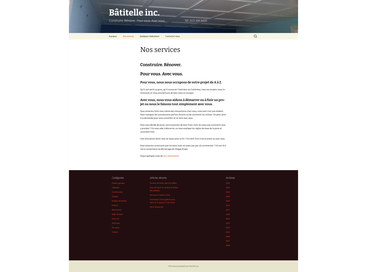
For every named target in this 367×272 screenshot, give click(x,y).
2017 (228, 209)
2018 (228, 205)
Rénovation (117, 209)
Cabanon (115, 187)
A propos (113, 36)
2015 (228, 218)
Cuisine (115, 196)
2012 (228, 232)
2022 (228, 187)
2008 (228, 236)
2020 (228, 196)
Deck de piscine (156, 207)
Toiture (115, 232)
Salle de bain (117, 214)
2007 (228, 241)
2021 (228, 192)
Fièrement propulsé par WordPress (183, 266)
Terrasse (115, 227)
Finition (115, 205)
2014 (228, 223)
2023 (228, 183)
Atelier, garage (118, 183)
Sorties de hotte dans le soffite (163, 183)
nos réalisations (171, 155)
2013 (228, 227)
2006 (228, 245)
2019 (228, 201)
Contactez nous (172, 36)
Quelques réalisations (149, 36)
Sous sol (115, 218)
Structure (116, 223)
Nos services (128, 36)
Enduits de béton (119, 201)
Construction (117, 192)
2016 (228, 214)
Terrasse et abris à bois (160, 195)
